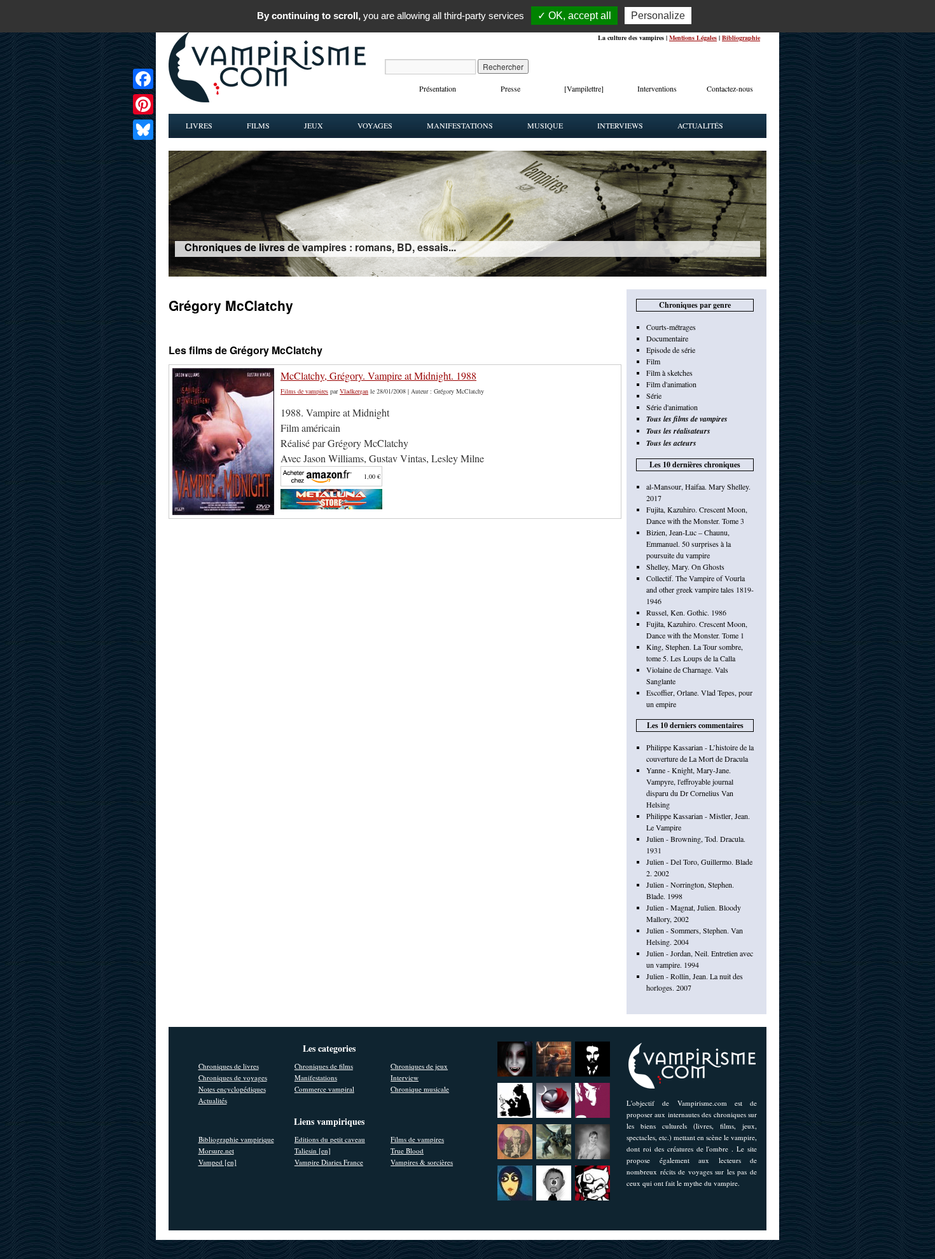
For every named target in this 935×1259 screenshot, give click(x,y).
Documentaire (667, 338)
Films (258, 125)
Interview (405, 1077)
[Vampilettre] (584, 88)
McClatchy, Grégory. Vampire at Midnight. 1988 (378, 375)
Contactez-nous (730, 88)
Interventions (657, 88)
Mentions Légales (693, 37)
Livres (199, 125)
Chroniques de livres (228, 1066)
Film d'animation (671, 384)
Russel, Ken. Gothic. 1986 (686, 612)
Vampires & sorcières (422, 1162)
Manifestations (460, 125)
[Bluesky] (143, 129)
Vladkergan (354, 391)
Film (653, 361)
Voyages (374, 125)
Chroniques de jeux (419, 1066)
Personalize (658, 15)
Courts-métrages (671, 327)
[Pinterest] (143, 104)
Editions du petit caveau (329, 1139)
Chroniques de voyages (232, 1077)
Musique (545, 125)
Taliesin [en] (312, 1150)
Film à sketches (669, 373)
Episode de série (670, 350)
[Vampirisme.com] (267, 99)
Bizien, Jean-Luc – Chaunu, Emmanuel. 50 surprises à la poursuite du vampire (688, 543)
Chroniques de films (323, 1066)
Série (653, 395)
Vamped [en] (217, 1162)
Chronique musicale (420, 1089)
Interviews (620, 125)
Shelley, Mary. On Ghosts (685, 566)
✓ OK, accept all (574, 15)
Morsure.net (216, 1150)
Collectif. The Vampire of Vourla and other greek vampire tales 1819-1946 (700, 589)
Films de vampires (304, 391)
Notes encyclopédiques (232, 1089)
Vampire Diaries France (328, 1162)
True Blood (407, 1150)
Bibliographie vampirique (236, 1139)
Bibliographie (741, 37)
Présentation (437, 88)
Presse (510, 88)
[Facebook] (143, 79)
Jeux (313, 125)
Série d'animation (672, 407)
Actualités (700, 125)
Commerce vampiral (324, 1089)
